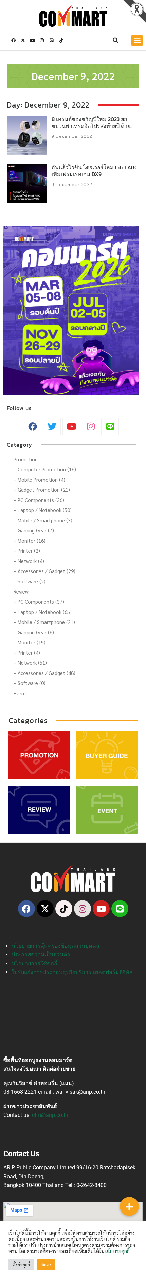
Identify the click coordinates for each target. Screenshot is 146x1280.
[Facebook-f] (13, 40)
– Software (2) (29, 581)
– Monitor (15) (29, 642)
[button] (116, 40)
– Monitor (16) (29, 540)
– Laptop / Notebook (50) (43, 510)
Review (21, 591)
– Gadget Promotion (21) (42, 489)
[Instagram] (42, 40)
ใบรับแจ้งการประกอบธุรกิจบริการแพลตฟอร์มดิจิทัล (72, 972)
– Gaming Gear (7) (34, 530)
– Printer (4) (27, 652)
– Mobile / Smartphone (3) (43, 520)
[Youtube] (32, 40)
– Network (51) (30, 662)
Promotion (26, 459)
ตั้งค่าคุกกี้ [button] (21, 1264)
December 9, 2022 (73, 75)
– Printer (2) (27, 550)
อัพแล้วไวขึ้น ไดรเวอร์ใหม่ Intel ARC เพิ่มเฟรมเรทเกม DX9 (95, 170)
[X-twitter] (23, 40)
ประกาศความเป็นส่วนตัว (41, 954)
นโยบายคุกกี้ (117, 1251)
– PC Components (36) (39, 500)
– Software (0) (29, 683)
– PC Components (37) (39, 601)
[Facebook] (26, 908)
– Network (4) (29, 561)
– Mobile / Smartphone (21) (44, 622)
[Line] (52, 40)
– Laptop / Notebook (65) (43, 611)
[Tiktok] (61, 40)
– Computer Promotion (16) (45, 469)
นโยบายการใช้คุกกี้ (34, 963)
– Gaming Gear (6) (34, 632)
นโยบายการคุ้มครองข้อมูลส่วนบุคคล (55, 946)
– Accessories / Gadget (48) (44, 673)
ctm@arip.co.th (50, 1115)
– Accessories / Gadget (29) (44, 571)
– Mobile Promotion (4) (39, 479)
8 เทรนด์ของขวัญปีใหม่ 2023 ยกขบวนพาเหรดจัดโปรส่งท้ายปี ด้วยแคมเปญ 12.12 (91, 126)
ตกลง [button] (46, 1264)
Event (20, 693)
